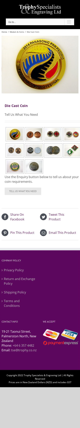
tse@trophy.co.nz (24, 350)
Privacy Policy (14, 270)
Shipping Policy (15, 292)
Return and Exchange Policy (19, 281)
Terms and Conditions (12, 303)
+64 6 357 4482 (23, 345)
